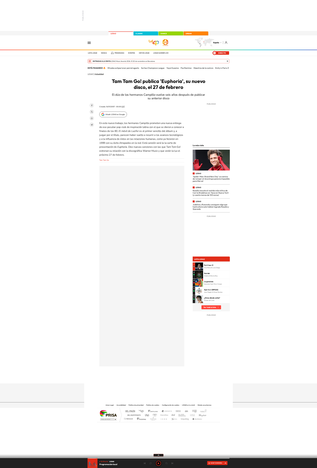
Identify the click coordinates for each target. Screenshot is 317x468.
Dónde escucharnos (204, 405)
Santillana (153, 411)
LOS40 (113, 33)
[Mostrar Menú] (90, 43)
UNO (147, 414)
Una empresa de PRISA (108, 413)
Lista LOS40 (92, 53)
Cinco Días (163, 414)
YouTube (154, 379)
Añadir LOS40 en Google (115, 114)
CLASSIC (139, 33)
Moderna (140, 418)
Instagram (144, 379)
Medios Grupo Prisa (108, 419)
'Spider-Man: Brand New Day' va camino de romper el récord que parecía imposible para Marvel (211, 178)
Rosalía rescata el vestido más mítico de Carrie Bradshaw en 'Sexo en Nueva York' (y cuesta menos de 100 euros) (211, 192)
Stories (173, 379)
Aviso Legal (110, 405)
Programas (119, 53)
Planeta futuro (191, 414)
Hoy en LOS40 (144, 53)
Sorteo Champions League (152, 68)
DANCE (164, 33)
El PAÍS (130, 411)
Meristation (196, 418)
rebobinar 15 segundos (150, 463)
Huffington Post (133, 414)
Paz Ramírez (186, 68)
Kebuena (200, 414)
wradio (154, 414)
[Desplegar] (158, 455)
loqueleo (185, 418)
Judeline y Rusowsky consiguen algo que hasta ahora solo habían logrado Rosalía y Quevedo (211, 206)
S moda (174, 418)
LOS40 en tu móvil (188, 405)
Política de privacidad (136, 405)
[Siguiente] (228, 68)
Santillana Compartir (167, 411)
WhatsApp (92, 118)
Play (158, 463)
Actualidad (99, 74)
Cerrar (227, 61)
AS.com (185, 411)
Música (104, 53)
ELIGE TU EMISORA (216, 463)
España (216, 42)
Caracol (202, 411)
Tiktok (149, 379)
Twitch (168, 379)
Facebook (92, 105)
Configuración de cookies (170, 405)
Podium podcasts (153, 418)
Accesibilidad (121, 405)
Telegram (92, 124)
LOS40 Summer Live (160, 53)
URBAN (189, 33)
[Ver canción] (199, 266)
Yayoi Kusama (172, 68)
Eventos (131, 53)
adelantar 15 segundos (166, 463)
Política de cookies (152, 405)
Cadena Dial (173, 414)
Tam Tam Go (104, 160)
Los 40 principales (142, 411)
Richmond (129, 418)
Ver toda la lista (209, 307)
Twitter (92, 112)
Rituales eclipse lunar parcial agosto (123, 68)
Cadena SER (177, 411)
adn (193, 411)
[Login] (226, 42)
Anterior (144, 463)
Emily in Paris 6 (221, 68)
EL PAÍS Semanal (182, 414)
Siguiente (172, 463)
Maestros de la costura (203, 68)
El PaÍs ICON (164, 418)
